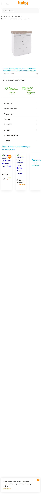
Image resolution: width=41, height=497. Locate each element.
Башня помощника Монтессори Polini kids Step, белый (6, 174)
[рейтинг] (6, 170)
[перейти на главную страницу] (23, 3)
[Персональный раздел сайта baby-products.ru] (8, 4)
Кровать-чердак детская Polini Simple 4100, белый (20, 181)
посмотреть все (8, 149)
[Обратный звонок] (12, 3)
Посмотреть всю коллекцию (36, 162)
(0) (37, 73)
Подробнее (7, 488)
